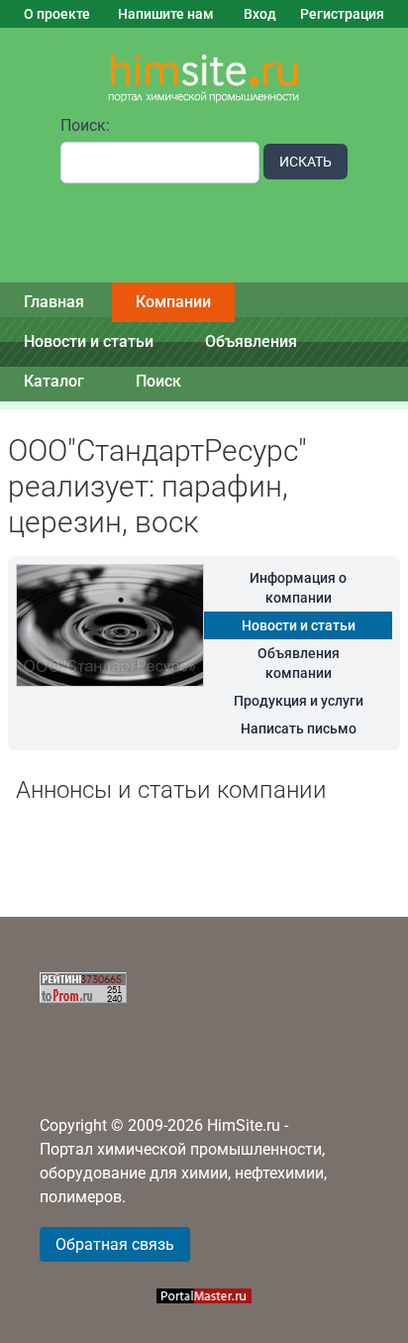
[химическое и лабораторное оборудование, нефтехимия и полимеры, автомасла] (204, 79)
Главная (54, 301)
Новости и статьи (88, 341)
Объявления (251, 341)
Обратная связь (114, 1244)
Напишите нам (166, 14)
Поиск (158, 381)
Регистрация (342, 14)
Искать (305, 161)
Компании (173, 301)
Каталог (54, 381)
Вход (260, 14)
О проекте (57, 14)
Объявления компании (298, 663)
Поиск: (85, 125)
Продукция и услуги (298, 701)
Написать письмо (299, 728)
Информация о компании (298, 588)
